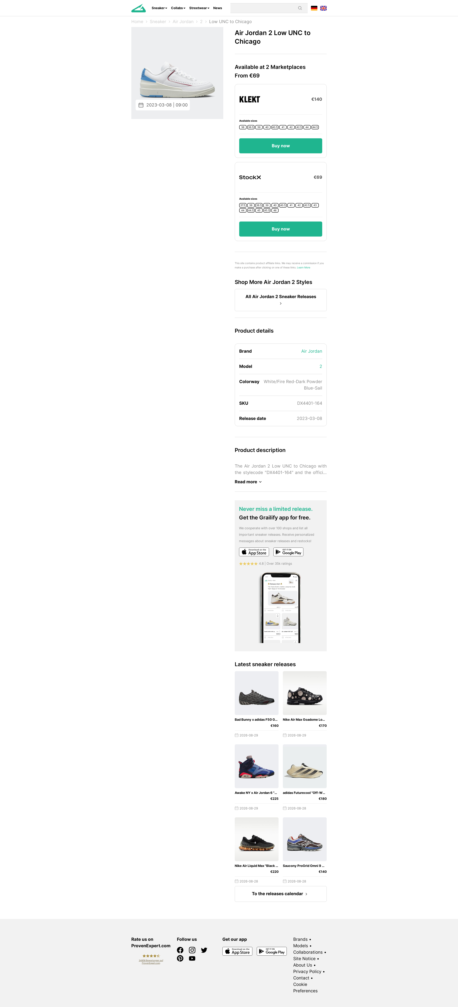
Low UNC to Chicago (230, 21)
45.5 (267, 210)
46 (275, 210)
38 (242, 127)
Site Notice (304, 958)
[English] (323, 8)
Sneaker (158, 8)
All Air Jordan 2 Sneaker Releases (280, 296)
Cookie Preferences (305, 987)
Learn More (303, 267)
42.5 (299, 127)
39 (258, 127)
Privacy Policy (307, 971)
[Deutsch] (314, 8)
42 (291, 127)
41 (283, 127)
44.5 (315, 127)
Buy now (281, 145)
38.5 (251, 127)
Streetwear (198, 8)
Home (137, 21)
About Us (302, 965)
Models (300, 945)
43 (315, 205)
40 (267, 127)
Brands (300, 939)
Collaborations (308, 952)
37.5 (242, 205)
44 (307, 127)
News (217, 8)
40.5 (275, 127)
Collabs (177, 8)
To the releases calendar (277, 893)
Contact (301, 978)
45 (258, 210)
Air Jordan (183, 21)
